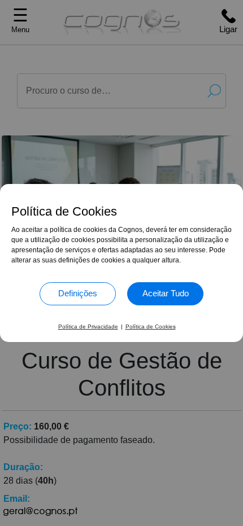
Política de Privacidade (88, 326)
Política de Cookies (150, 326)
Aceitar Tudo (165, 293)
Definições (77, 293)
